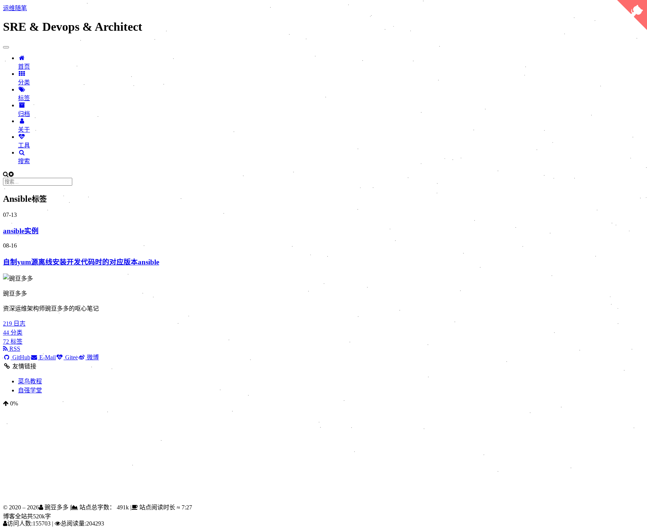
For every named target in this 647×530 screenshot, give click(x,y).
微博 (92, 357)
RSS (14, 348)
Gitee (71, 357)
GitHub (20, 357)
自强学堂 (30, 390)
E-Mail (47, 357)
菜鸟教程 (30, 381)
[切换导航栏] (6, 47)
